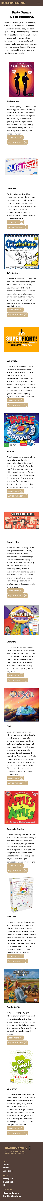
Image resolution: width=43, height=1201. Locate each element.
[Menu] (39, 3)
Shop (6, 1164)
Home (6, 1167)
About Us (8, 1171)
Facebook (8, 1182)
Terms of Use (21, 1154)
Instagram (8, 1178)
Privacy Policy (9, 1154)
